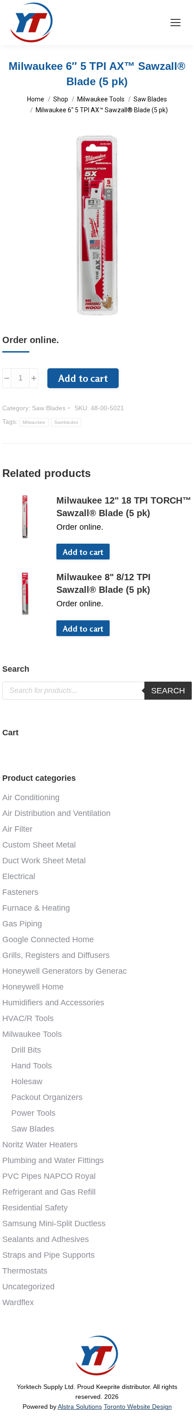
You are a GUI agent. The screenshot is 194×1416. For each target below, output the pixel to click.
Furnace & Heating (36, 907)
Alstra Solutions (80, 1406)
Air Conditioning (31, 797)
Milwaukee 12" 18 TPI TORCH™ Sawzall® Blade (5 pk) (123, 506)
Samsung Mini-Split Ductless (54, 1223)
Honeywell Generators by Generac (64, 971)
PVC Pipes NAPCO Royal (49, 1176)
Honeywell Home (33, 986)
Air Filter (17, 829)
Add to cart (83, 378)
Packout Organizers (47, 1097)
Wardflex (18, 1302)
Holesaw (26, 1081)
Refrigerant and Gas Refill (49, 1191)
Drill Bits (26, 1049)
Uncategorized (28, 1286)
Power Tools (33, 1113)
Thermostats (24, 1270)
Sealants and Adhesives (45, 1239)
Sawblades (66, 422)
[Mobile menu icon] (175, 22)
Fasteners (20, 892)
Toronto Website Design (138, 1406)
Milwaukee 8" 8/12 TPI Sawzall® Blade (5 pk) (103, 583)
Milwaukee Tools (32, 1034)
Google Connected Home (48, 939)
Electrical (18, 876)
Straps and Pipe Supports (48, 1255)
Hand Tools (31, 1065)
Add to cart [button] (83, 552)
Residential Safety (35, 1207)
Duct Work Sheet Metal (44, 860)
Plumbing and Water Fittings (53, 1160)
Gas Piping (22, 923)
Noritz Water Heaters (40, 1144)
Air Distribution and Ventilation (56, 813)
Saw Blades (48, 408)
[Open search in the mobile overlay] (97, 691)
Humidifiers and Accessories (53, 1002)
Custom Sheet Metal (39, 844)
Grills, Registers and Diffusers (56, 955)
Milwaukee (34, 422)
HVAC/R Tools (28, 1018)
